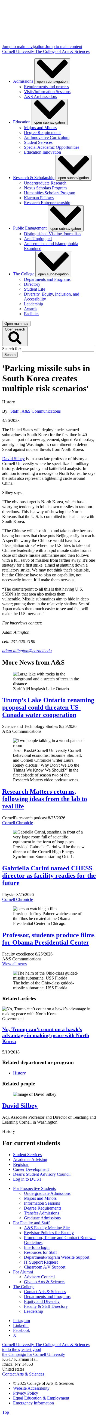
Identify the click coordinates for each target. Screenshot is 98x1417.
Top (5, 1412)
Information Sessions (42, 1203)
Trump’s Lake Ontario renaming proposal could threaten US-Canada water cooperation (48, 707)
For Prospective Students (34, 1188)
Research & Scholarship (33, 177)
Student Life (34, 289)
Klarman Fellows (39, 197)
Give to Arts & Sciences (44, 1281)
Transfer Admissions (41, 1213)
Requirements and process (46, 86)
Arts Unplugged (38, 238)
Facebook (21, 1330)
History (19, 1073)
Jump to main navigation (23, 46)
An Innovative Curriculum (46, 137)
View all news (14, 963)
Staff (15, 411)
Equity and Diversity (42, 1301)
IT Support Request (41, 1262)
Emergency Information (33, 1403)
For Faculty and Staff (31, 1222)
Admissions (23, 81)
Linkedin (21, 1325)
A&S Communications (41, 411)
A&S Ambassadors (40, 96)
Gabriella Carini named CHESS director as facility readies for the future (49, 875)
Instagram (21, 1320)
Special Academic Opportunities (51, 147)
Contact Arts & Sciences (45, 1291)
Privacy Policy (25, 1393)
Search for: (12, 348)
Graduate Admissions (42, 1218)
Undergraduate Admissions (47, 1193)
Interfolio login (37, 1247)
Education (21, 122)
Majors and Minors (40, 127)
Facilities (31, 313)
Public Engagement (30, 228)
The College (23, 274)
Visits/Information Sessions (47, 91)
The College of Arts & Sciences (62, 51)
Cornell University (18, 51)
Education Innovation (42, 152)
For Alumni (23, 1272)
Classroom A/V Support (44, 1267)
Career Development (31, 1169)
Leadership (33, 304)
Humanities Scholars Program (49, 192)
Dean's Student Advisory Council (42, 1174)
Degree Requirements (42, 132)
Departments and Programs (47, 279)
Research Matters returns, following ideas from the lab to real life (44, 799)
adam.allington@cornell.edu (27, 650)
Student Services (38, 142)
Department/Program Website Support (56, 1257)
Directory (32, 284)
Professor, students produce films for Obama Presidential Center (48, 938)
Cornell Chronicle (17, 822)
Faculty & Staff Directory (46, 1306)
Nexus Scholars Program (45, 188)
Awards (30, 308)
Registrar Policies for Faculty (49, 1232)
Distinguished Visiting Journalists (52, 233)
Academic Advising (30, 1159)
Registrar (21, 1164)
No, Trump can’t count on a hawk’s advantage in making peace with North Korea (45, 1035)
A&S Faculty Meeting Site (47, 1227)
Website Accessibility (31, 1388)
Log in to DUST (27, 1179)
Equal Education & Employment (41, 1398)
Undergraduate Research (45, 183)
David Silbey (13, 458)
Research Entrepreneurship (47, 202)
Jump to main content (63, 46)
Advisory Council (39, 1277)
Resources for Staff (40, 1252)
